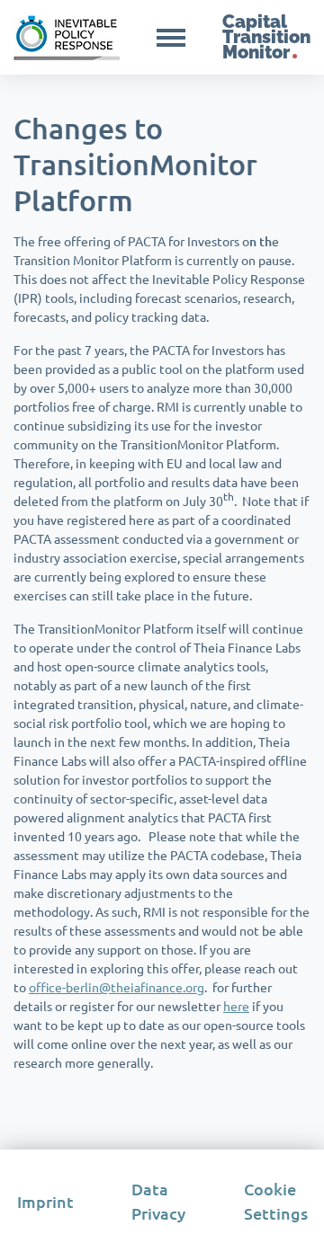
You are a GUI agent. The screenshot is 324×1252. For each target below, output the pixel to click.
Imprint (45, 1201)
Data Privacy (158, 1200)
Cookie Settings (276, 1200)
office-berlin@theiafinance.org (116, 987)
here (236, 1006)
